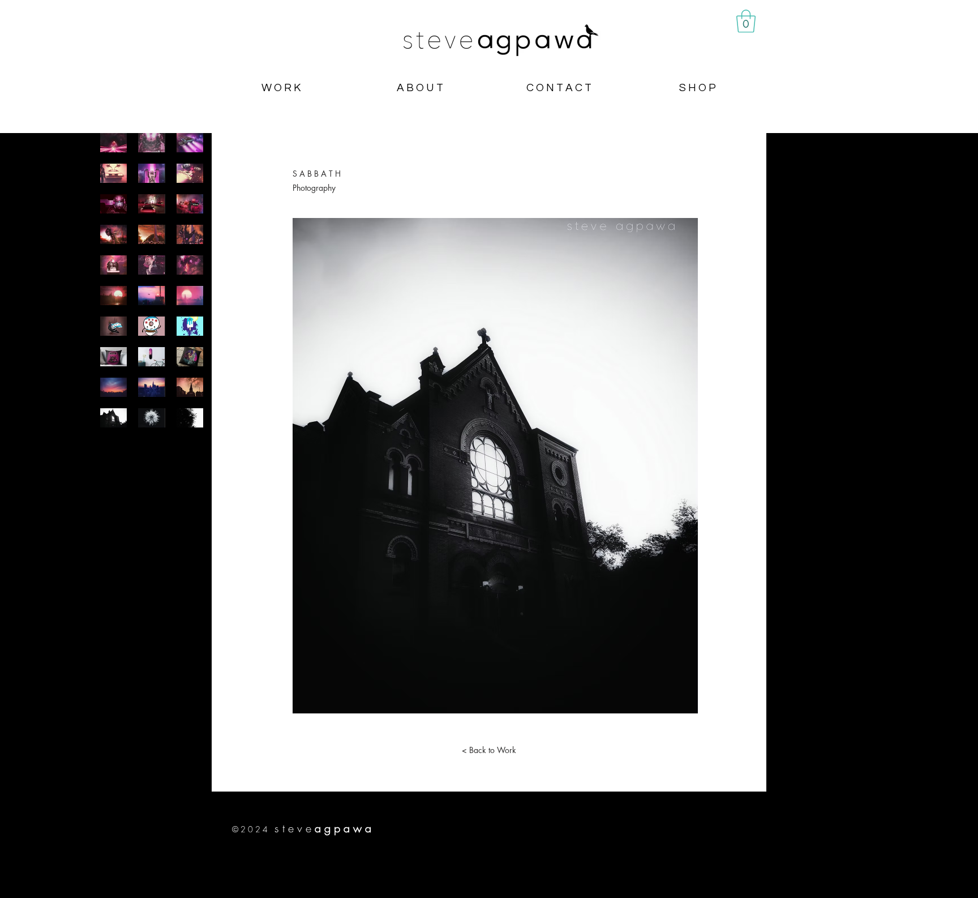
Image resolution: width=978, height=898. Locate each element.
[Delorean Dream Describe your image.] (113, 173)
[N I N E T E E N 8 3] (113, 387)
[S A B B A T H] (113, 417)
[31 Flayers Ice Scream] (113, 356)
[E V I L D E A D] (190, 234)
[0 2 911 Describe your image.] (113, 203)
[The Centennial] (113, 265)
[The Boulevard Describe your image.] (151, 203)
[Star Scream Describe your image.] (190, 173)
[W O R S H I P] (190, 387)
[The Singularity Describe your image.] (113, 142)
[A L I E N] (151, 417)
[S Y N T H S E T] (190, 295)
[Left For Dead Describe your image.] (190, 142)
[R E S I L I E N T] (113, 326)
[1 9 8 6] (151, 295)
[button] (746, 21)
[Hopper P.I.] (190, 356)
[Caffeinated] (151, 326)
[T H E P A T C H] (151, 356)
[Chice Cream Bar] (190, 326)
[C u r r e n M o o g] (151, 387)
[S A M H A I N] (151, 234)
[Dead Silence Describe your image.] (151, 142)
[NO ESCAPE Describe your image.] (190, 203)
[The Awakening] (151, 265)
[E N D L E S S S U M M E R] (113, 295)
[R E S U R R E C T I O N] (190, 265)
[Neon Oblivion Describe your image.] (151, 173)
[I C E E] (190, 417)
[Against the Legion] (113, 234)
